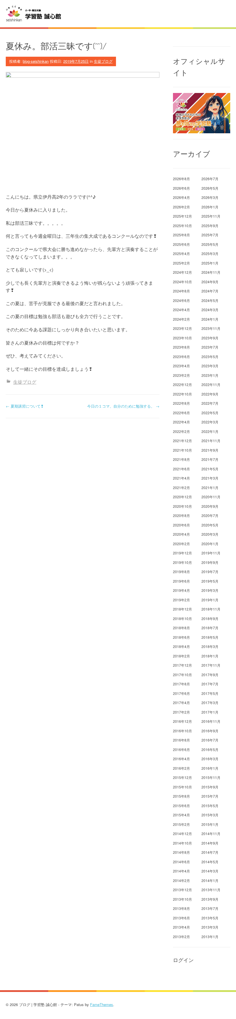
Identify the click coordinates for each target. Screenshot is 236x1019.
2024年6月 (181, 300)
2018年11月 (210, 609)
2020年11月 (210, 496)
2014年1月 (209, 880)
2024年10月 (182, 281)
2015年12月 (182, 777)
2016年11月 (210, 721)
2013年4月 (181, 927)
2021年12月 (182, 440)
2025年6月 (181, 244)
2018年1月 (209, 655)
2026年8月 (181, 178)
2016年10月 (182, 730)
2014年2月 (181, 880)
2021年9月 (209, 450)
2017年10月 (182, 674)
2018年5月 (209, 637)
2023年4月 (181, 365)
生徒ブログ (103, 61)
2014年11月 (210, 833)
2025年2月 (181, 263)
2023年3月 (209, 365)
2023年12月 (182, 328)
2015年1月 (209, 824)
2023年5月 (209, 356)
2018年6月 (181, 637)
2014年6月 (181, 861)
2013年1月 (209, 936)
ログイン (183, 960)
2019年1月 (209, 599)
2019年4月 (181, 590)
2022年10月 (182, 393)
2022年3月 (209, 421)
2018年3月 (209, 646)
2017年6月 (181, 693)
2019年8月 (181, 571)
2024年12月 (182, 272)
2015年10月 (182, 786)
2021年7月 (209, 459)
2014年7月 (209, 852)
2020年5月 (209, 524)
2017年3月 (209, 702)
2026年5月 (209, 188)
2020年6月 (181, 524)
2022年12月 (182, 384)
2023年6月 (181, 356)
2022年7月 (209, 403)
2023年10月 (182, 337)
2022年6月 (181, 412)
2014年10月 (182, 843)
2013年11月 (210, 889)
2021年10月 (182, 450)
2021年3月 (209, 478)
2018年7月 (209, 627)
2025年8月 (181, 234)
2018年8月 (181, 627)
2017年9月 (209, 674)
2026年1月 (209, 206)
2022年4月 (181, 421)
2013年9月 (209, 899)
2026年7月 (209, 178)
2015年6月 (181, 805)
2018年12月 (182, 609)
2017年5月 (209, 693)
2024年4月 (181, 309)
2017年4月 (181, 702)
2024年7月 (209, 290)
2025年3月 (209, 253)
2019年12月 (182, 552)
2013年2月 (181, 936)
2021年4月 (181, 478)
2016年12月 (182, 721)
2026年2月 (181, 206)
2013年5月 (209, 917)
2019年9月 (209, 562)
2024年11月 (210, 272)
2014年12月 (182, 833)
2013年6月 (181, 917)
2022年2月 (181, 431)
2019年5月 (209, 581)
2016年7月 (209, 739)
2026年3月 (209, 197)
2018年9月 (209, 618)
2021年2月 (181, 487)
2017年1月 (209, 712)
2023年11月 (210, 328)
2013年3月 (209, 927)
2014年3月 (209, 870)
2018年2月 (181, 655)
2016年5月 (209, 749)
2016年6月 (181, 749)
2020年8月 (181, 515)
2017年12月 (182, 665)
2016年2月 (181, 768)
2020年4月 (181, 534)
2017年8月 (181, 683)
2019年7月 (209, 571)
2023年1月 (209, 375)
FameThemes (101, 1004)
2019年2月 (181, 599)
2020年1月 (209, 543)
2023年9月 (209, 337)
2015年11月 (210, 777)
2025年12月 (182, 216)
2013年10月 (182, 899)
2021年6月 (181, 468)
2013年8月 (181, 908)
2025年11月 (210, 216)
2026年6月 (181, 188)
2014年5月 (209, 861)
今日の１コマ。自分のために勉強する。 (123, 406)
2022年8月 (181, 403)
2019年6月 (181, 581)
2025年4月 (181, 253)
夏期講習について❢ (25, 406)
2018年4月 (181, 646)
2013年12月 (182, 889)
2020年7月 (209, 515)
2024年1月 (209, 319)
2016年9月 (209, 730)
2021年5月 (209, 468)
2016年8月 (181, 739)
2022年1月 (209, 431)
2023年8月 (181, 347)
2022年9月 (209, 393)
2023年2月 (181, 375)
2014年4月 (181, 870)
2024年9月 (209, 281)
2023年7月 (209, 347)
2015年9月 (209, 786)
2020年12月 (182, 496)
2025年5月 (209, 244)
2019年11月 (210, 552)
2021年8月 (181, 459)
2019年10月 (182, 562)
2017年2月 (181, 712)
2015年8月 (181, 796)
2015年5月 (209, 805)
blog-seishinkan (36, 61)
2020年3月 (209, 534)
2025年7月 (209, 234)
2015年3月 (209, 814)
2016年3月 (209, 758)
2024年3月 (209, 309)
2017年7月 (209, 683)
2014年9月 (209, 843)
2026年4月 (181, 197)
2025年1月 (209, 263)
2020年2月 (181, 543)
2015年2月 (181, 824)
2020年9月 (209, 506)
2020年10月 (182, 506)
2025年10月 (182, 225)
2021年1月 (209, 487)
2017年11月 (210, 665)
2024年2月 (181, 319)
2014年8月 (181, 852)
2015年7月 (209, 796)
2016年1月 (209, 768)
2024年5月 (209, 300)
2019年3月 (209, 590)
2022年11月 (210, 384)
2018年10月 (182, 618)
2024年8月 (181, 290)
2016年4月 (181, 758)
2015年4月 (181, 814)
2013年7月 (209, 908)
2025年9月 (209, 225)
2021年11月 (210, 440)
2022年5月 (209, 412)
